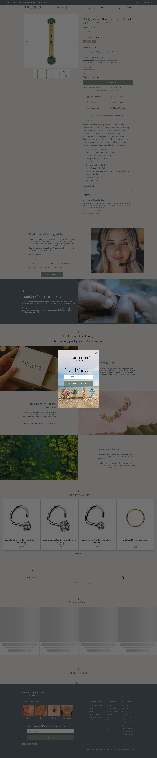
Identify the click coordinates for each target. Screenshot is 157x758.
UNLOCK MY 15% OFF (78, 383)
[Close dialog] (96, 352)
